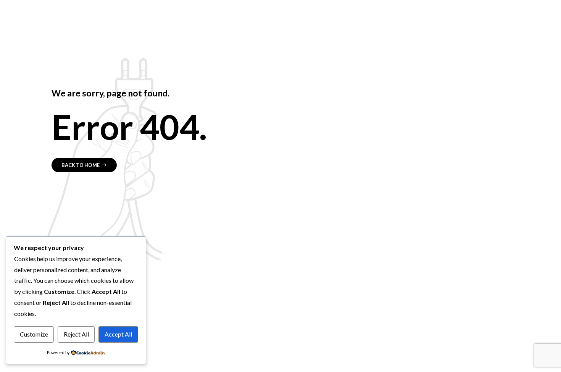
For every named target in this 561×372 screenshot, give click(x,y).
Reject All (76, 334)
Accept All (118, 334)
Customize (34, 334)
